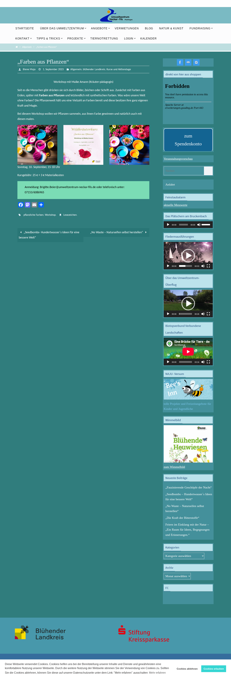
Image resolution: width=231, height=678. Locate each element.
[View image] (37, 145)
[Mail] (188, 62)
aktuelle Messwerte (175, 205)
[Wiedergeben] (168, 224)
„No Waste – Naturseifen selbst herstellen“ (117, 232)
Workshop (50, 215)
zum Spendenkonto (188, 140)
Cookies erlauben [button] (214, 668)
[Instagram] (196, 62)
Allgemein (27, 47)
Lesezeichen (70, 215)
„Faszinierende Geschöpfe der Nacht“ (188, 487)
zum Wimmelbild (174, 467)
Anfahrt (170, 184)
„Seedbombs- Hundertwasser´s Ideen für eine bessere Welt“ (49, 235)
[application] (188, 224)
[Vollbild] (208, 266)
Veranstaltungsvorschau (178, 158)
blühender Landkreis (94, 69)
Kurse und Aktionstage (119, 69)
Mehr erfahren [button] (157, 672)
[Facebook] (180, 62)
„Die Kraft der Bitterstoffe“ (182, 517)
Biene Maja (29, 69)
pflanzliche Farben (33, 215)
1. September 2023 (53, 69)
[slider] (206, 224)
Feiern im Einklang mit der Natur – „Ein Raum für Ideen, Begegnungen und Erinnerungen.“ (187, 529)
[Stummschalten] (199, 224)
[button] (188, 255)
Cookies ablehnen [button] (187, 668)
